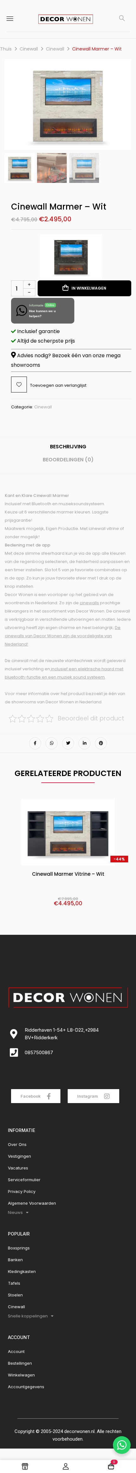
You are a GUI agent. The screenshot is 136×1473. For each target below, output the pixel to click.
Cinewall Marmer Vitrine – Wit (68, 874)
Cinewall (29, 49)
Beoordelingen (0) (68, 459)
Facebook (31, 1096)
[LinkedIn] (84, 743)
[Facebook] (35, 743)
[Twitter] (68, 743)
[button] (121, 107)
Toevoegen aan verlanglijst (58, 385)
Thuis (6, 49)
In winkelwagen (88, 288)
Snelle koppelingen (28, 1316)
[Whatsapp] (52, 743)
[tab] (68, 449)
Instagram (88, 1096)
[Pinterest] (101, 743)
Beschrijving (68, 446)
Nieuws (15, 1212)
